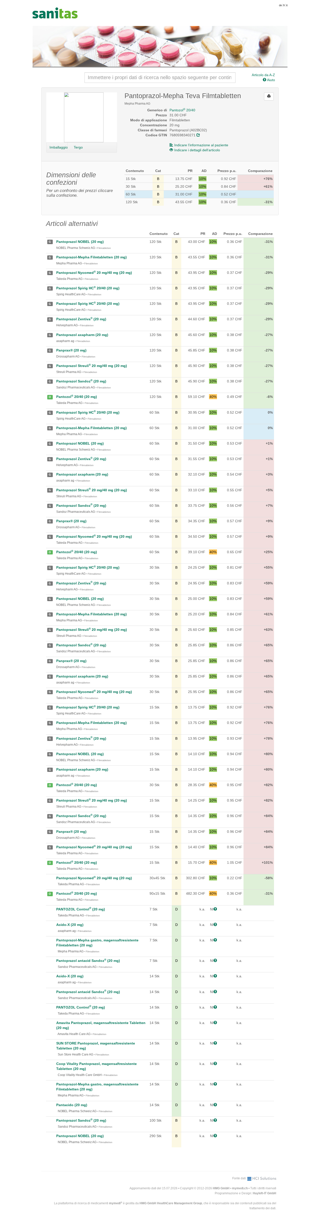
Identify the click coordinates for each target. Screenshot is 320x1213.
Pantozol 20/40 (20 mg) (76, 397)
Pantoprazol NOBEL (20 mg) (80, 242)
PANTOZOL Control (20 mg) (80, 909)
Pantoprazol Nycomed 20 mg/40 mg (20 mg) (94, 273)
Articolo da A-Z (263, 75)
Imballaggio (59, 147)
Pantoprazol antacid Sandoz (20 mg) (88, 961)
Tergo (78, 147)
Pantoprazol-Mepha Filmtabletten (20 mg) (91, 257)
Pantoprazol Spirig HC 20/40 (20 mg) (88, 288)
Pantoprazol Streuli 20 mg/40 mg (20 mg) (91, 366)
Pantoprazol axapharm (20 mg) (82, 335)
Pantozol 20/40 (182, 110)
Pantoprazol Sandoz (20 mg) (81, 381)
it (287, 5)
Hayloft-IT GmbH (264, 1193)
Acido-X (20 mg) (70, 925)
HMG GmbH (221, 1188)
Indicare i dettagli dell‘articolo (197, 150)
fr (284, 5)
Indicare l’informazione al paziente (201, 145)
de (280, 5)
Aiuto (270, 80)
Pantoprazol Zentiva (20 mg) (81, 319)
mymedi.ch (240, 1188)
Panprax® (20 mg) (71, 350)
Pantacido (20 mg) (71, 1105)
